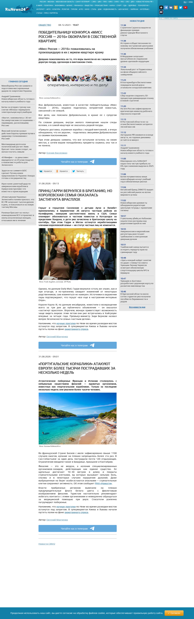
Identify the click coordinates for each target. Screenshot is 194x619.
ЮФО (110, 2)
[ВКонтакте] (46, 170)
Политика (48, 5)
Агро (81, 9)
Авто (48, 9)
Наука (112, 5)
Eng (191, 2)
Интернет (40, 9)
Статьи (39, 13)
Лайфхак (134, 9)
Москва (51, 2)
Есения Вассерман (57, 152)
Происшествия (101, 5)
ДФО (132, 2)
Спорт (119, 5)
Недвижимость (110, 9)
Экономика (60, 5)
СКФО (116, 2)
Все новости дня (137, 307)
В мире (39, 5)
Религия (65, 9)
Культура (56, 9)
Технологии (143, 5)
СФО (127, 2)
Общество (89, 5)
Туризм (74, 9)
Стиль (93, 9)
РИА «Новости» (103, 483)
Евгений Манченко (57, 336)
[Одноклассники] (62, 170)
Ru (185, 2)
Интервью (144, 9)
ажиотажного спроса (76, 329)
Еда (124, 5)
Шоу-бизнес (123, 9)
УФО (122, 2)
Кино (87, 9)
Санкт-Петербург (83, 2)
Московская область (65, 2)
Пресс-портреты (51, 13)
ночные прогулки (66, 323)
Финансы (78, 5)
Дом (99, 9)
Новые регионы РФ (144, 2)
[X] (79, 170)
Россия (43, 2)
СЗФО (94, 2)
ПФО (105, 2)
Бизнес (70, 5)
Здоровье (132, 5)
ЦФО (99, 2)
